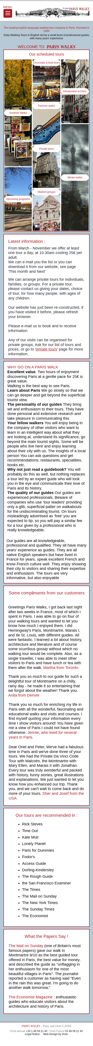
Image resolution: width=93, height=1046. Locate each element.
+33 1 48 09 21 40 (36, 1031)
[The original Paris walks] (53, 13)
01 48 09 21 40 (74, 1031)
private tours (46, 349)
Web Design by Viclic (55, 1034)
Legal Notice (32, 1034)
